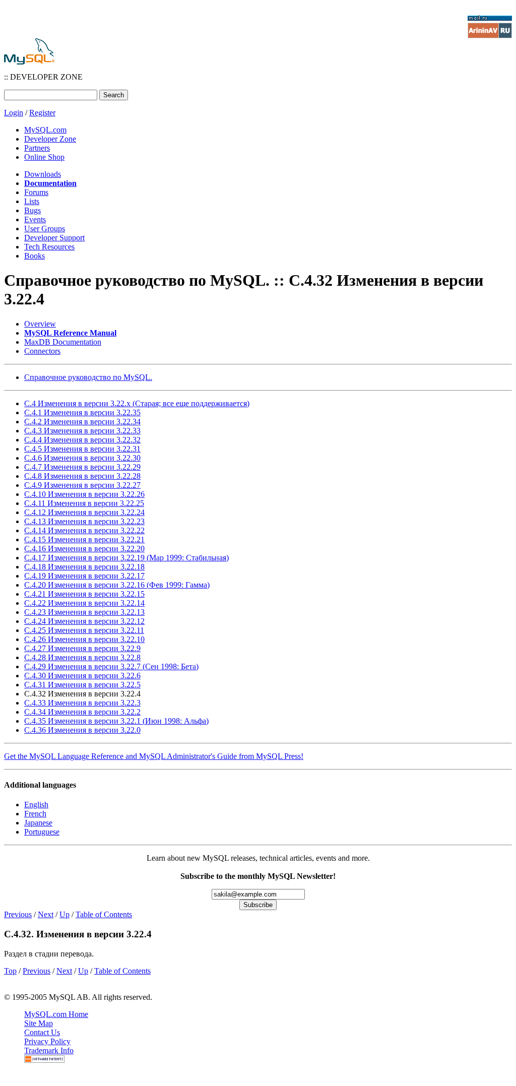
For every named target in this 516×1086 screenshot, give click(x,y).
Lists (31, 201)
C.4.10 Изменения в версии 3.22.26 (84, 494)
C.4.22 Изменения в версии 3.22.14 (84, 603)
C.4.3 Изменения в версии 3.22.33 (82, 430)
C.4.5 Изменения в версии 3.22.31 (82, 448)
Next (45, 914)
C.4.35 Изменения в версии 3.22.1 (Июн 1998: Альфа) (116, 721)
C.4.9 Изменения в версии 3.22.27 (82, 485)
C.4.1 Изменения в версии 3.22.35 (82, 412)
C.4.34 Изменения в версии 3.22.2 (82, 712)
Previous (18, 914)
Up (64, 914)
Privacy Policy (47, 1041)
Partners (37, 148)
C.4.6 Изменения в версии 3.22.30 (82, 458)
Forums (36, 192)
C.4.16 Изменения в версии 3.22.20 (84, 548)
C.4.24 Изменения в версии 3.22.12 (84, 621)
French (35, 813)
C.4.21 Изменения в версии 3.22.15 (84, 594)
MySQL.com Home (56, 1014)
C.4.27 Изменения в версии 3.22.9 (82, 648)
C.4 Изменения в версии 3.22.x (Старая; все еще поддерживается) (136, 403)
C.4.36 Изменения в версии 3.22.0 (82, 730)
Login (13, 112)
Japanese (38, 822)
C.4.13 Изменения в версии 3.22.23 (84, 521)
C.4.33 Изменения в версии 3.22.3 (82, 702)
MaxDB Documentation (62, 342)
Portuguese (41, 831)
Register (42, 112)
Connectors (42, 351)
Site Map (38, 1023)
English (36, 804)
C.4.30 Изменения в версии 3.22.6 (82, 675)
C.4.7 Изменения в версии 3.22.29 (82, 467)
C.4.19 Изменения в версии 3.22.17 (84, 575)
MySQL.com (45, 129)
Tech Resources (49, 246)
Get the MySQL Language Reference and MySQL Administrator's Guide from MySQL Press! (153, 756)
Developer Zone (50, 139)
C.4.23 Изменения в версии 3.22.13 (84, 612)
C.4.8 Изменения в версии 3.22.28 (82, 476)
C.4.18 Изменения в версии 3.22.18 (84, 566)
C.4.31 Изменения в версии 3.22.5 (82, 684)
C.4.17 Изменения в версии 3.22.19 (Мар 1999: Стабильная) (126, 557)
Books (34, 255)
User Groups (44, 228)
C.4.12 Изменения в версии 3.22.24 (84, 512)
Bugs (32, 210)
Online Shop (44, 157)
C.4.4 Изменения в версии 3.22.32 (82, 439)
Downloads (42, 174)
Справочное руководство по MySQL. (88, 377)
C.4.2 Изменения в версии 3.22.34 (82, 421)
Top (10, 971)
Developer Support (54, 237)
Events (35, 219)
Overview (40, 324)
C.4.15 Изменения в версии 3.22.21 (84, 539)
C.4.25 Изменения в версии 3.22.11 (84, 630)
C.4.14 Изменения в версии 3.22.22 (84, 530)
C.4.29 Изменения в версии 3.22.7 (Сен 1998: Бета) (111, 666)
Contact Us (42, 1032)
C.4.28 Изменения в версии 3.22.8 (82, 657)
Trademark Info (49, 1050)
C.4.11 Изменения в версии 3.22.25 (84, 503)
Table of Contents (104, 914)
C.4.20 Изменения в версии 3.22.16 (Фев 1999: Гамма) (117, 585)
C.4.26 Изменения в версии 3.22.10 (84, 639)
